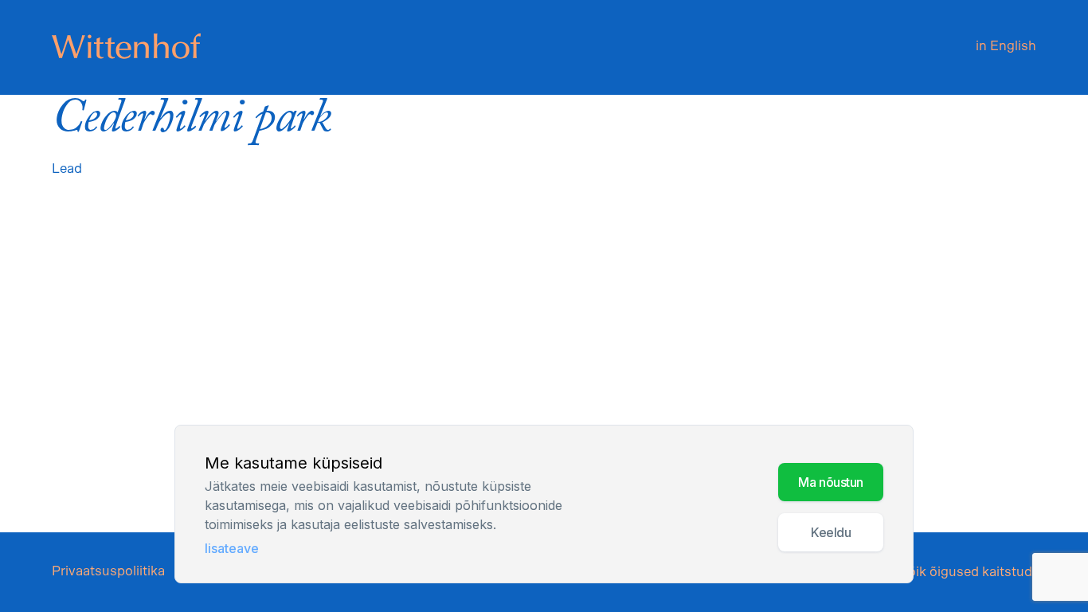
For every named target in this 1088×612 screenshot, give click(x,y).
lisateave (232, 548)
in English (1006, 46)
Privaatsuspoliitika (108, 571)
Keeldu (831, 532)
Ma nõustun (830, 482)
